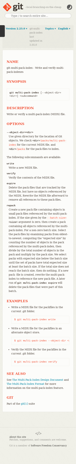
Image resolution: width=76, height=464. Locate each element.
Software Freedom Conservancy (49, 445)
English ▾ (64, 28)
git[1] (24, 403)
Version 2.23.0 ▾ (16, 28)
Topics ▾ (50, 28)
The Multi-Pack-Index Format (25, 383)
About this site (17, 437)
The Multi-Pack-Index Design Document (37, 379)
